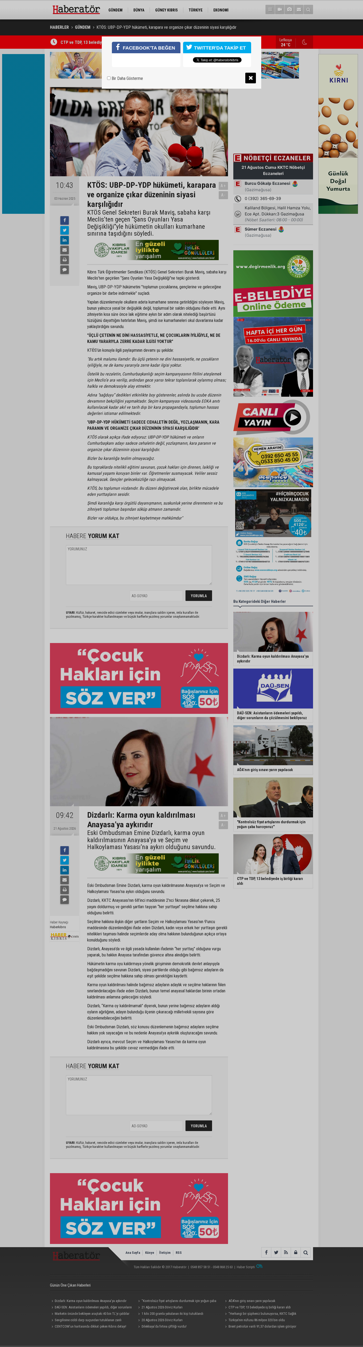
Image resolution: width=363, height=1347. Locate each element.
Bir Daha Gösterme (127, 78)
